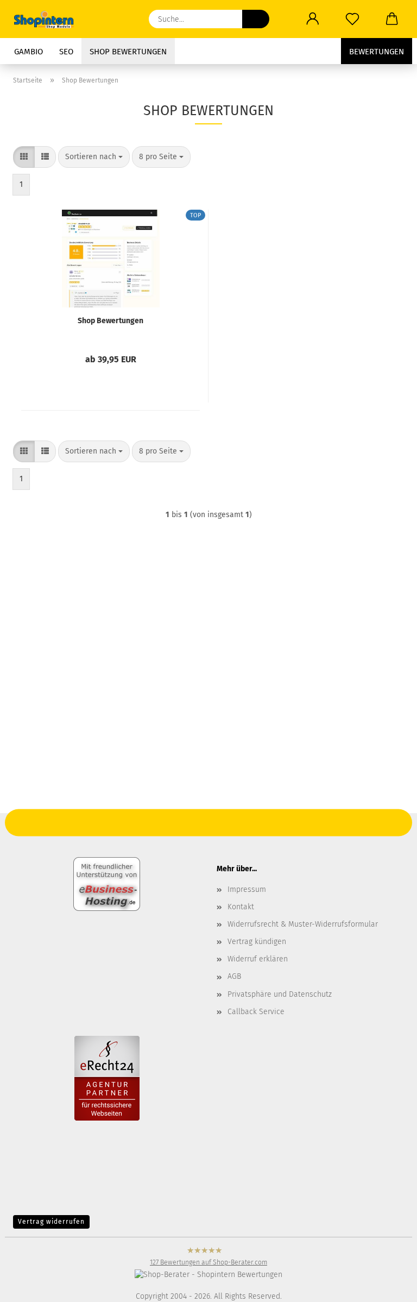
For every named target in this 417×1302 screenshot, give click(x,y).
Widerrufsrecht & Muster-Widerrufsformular (303, 924)
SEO (66, 51)
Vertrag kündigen (257, 941)
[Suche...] (255, 19)
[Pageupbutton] (30, 1231)
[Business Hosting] (107, 883)
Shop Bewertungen (128, 51)
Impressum (247, 889)
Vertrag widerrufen (51, 1221)
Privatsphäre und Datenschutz (280, 994)
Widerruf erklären (258, 959)
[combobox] (94, 157)
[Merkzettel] (352, 19)
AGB (234, 976)
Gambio (28, 51)
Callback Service (256, 1011)
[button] (312, 19)
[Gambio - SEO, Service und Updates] (49, 19)
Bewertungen (376, 51)
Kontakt (241, 906)
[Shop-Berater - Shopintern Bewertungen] (208, 1274)
